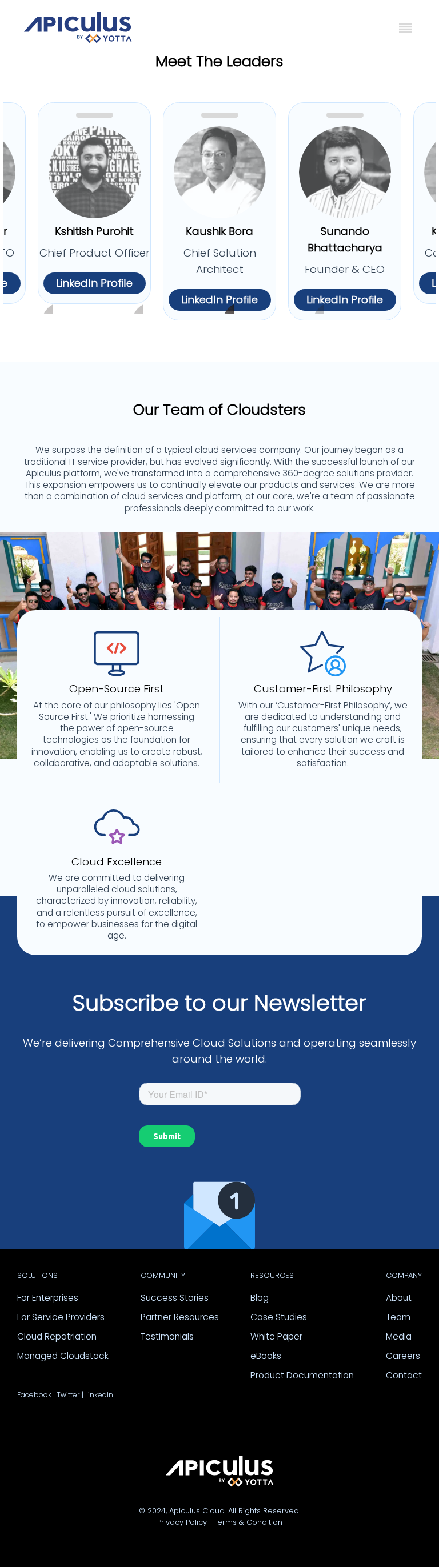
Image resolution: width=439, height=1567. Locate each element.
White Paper (276, 1336)
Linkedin (99, 1395)
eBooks (265, 1356)
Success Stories (175, 1298)
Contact (404, 1375)
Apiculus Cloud (197, 1510)
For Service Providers (61, 1317)
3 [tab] (228, 312)
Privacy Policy (182, 1522)
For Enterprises (47, 1298)
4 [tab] (318, 312)
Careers (403, 1356)
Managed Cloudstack (63, 1356)
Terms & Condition (247, 1522)
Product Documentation (302, 1375)
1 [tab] (47, 312)
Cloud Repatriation (57, 1336)
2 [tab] (137, 312)
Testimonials (167, 1336)
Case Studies (278, 1317)
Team (398, 1317)
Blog (259, 1298)
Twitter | (70, 1395)
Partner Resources (180, 1317)
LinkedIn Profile (94, 283)
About (399, 1298)
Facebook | (36, 1395)
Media (399, 1336)
